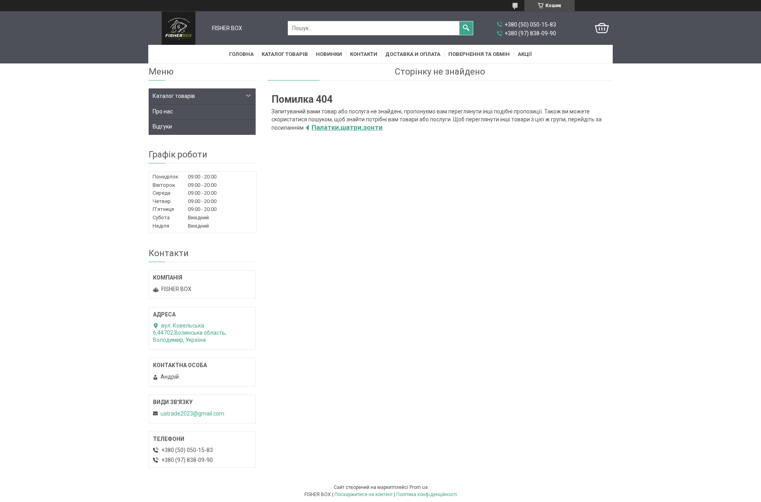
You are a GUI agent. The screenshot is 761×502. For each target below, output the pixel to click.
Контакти (363, 54)
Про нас (163, 111)
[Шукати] (466, 28)
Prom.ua (418, 487)
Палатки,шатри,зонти (347, 127)
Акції (525, 54)
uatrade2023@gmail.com (192, 413)
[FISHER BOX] (178, 28)
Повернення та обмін (479, 54)
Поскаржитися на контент (364, 494)
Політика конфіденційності (426, 494)
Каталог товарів (285, 54)
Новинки (329, 54)
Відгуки (162, 126)
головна (241, 54)
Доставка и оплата (412, 54)
